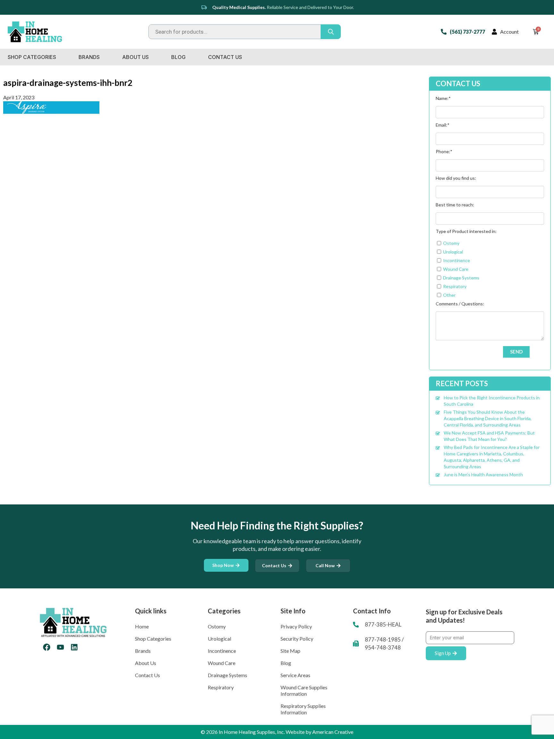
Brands (89, 57)
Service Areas (295, 675)
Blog (178, 57)
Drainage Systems (227, 675)
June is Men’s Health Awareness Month (483, 474)
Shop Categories (32, 57)
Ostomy (217, 626)
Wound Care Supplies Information (304, 690)
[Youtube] (60, 647)
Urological (219, 638)
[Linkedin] (74, 647)
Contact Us (225, 57)
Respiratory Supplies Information (303, 709)
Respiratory (221, 687)
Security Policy (297, 638)
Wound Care (221, 663)
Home (142, 626)
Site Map (290, 651)
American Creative (332, 732)
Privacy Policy (296, 626)
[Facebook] (46, 647)
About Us (135, 57)
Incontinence (222, 651)
